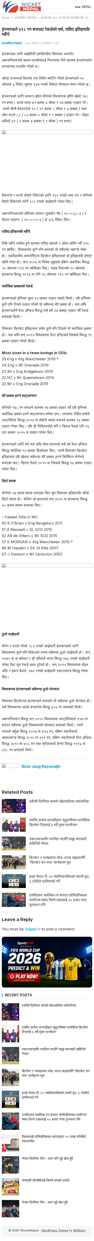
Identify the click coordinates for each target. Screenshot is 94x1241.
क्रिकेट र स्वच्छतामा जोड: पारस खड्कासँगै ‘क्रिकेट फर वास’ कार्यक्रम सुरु (57, 860)
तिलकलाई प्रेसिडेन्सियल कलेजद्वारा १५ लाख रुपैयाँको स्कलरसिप (54, 1138)
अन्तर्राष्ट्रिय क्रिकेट (25, 17)
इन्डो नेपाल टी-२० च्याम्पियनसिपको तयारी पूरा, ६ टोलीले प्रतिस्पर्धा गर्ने (59, 879)
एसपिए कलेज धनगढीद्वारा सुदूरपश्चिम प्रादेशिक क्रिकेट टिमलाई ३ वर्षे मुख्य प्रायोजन (59, 822)
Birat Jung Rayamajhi (41, 766)
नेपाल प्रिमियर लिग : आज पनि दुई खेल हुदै (47, 1158)
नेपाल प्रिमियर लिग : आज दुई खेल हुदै (45, 1202)
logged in (32, 929)
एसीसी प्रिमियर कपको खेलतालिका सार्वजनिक (59, 801)
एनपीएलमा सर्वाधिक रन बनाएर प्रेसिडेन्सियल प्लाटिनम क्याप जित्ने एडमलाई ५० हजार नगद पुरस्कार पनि (58, 900)
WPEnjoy (79, 1230)
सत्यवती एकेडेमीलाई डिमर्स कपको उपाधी (45, 1180)
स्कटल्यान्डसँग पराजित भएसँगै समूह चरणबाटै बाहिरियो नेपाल (58, 841)
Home (6, 17)
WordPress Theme (55, 1230)
